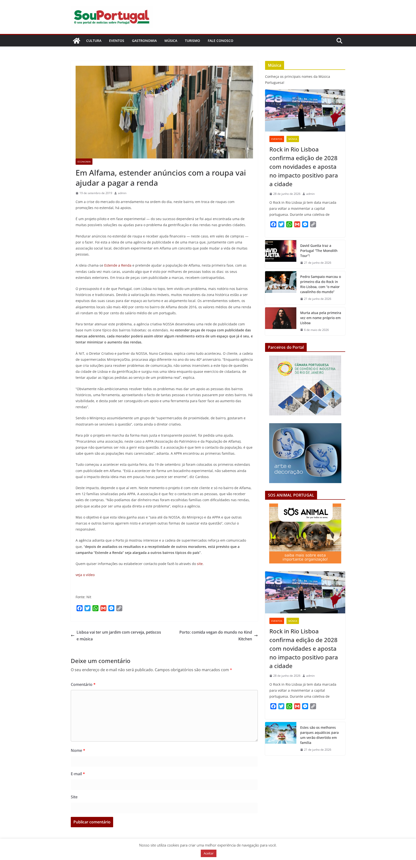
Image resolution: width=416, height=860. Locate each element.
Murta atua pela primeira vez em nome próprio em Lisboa (320, 317)
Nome (78, 750)
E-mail (78, 773)
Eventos (116, 40)
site (200, 563)
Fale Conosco (220, 40)
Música (170, 40)
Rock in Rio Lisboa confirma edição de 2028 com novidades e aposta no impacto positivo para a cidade (303, 166)
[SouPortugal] (76, 40)
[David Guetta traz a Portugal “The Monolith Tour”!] (280, 254)
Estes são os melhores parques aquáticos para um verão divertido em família (319, 735)
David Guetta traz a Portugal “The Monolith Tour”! (319, 250)
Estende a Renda (117, 265)
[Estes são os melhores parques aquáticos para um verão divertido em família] (280, 738)
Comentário (83, 684)
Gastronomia (144, 40)
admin (122, 193)
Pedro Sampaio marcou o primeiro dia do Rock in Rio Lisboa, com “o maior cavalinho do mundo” (320, 284)
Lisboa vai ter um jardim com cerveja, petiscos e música (119, 636)
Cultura (93, 40)
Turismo (192, 40)
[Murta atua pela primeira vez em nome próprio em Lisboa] (280, 321)
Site (74, 797)
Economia (84, 161)
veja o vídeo (85, 574)
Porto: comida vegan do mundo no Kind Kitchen (215, 636)
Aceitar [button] (209, 853)
